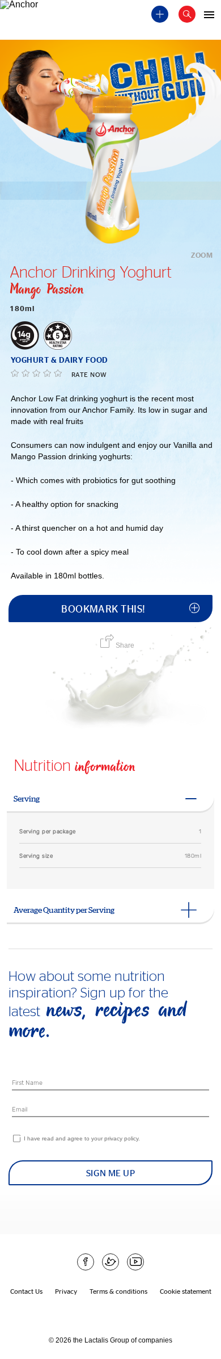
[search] (187, 14)
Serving (27, 798)
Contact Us (26, 1291)
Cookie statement (185, 1291)
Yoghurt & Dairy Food (59, 359)
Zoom (201, 255)
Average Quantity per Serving (64, 910)
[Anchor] (30, 9)
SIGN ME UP (110, 1173)
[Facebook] (85, 1261)
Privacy (66, 1291)
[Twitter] (110, 1261)
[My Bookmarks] (159, 14)
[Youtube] (135, 1261)
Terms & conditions (118, 1291)
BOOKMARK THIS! (103, 608)
